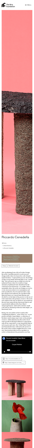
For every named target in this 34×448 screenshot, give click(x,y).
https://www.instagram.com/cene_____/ (14, 362)
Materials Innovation (11, 260)
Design (4, 265)
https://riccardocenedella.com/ (13, 358)
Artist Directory (8, 245)
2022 (15, 257)
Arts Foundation (8, 5)
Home (4, 243)
